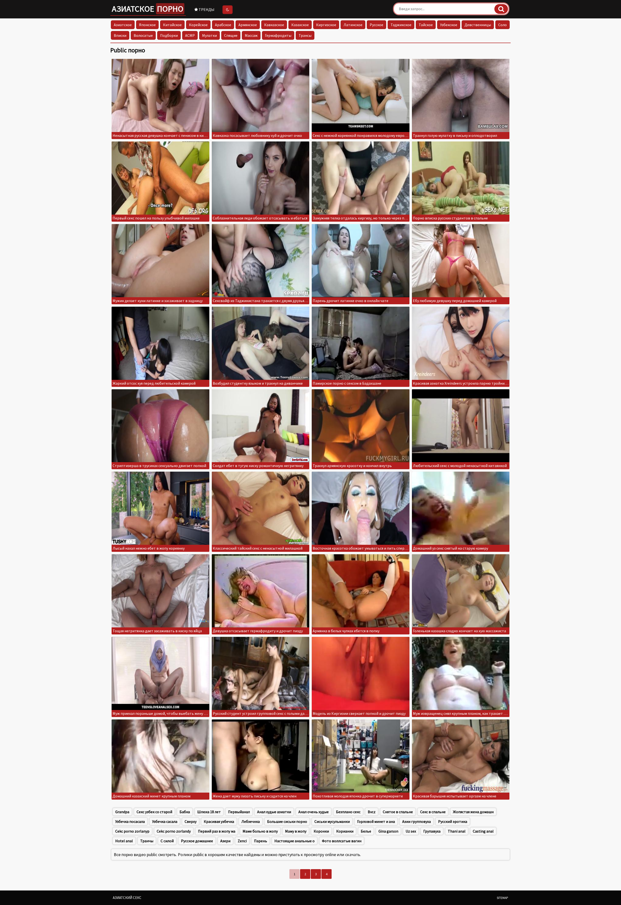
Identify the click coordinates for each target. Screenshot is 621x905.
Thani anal (457, 831)
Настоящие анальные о (294, 840)
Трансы (305, 35)
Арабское (223, 24)
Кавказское (274, 24)
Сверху (190, 821)
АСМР (190, 35)
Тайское (426, 24)
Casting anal (483, 831)
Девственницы (478, 24)
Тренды (206, 9)
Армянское (247, 24)
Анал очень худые (313, 811)
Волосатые (143, 35)
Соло (502, 24)
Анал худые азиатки (274, 811)
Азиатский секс (127, 897)
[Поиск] (501, 9)
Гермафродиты (278, 35)
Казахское (300, 24)
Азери (225, 840)
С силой (167, 840)
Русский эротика (452, 821)
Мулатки (209, 35)
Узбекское (448, 24)
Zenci (242, 840)
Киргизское (326, 24)
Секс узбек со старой (154, 811)
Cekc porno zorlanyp (132, 831)
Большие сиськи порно (287, 821)
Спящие (230, 35)
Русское (376, 24)
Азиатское (147, 9)
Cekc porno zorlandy (174, 831)
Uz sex (411, 831)
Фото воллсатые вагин (341, 840)
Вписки (120, 35)
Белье (366, 831)
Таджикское (401, 24)
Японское (147, 24)
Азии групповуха (416, 821)
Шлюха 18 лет (209, 811)
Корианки (344, 831)
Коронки (321, 831)
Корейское (198, 24)
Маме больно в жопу (260, 831)
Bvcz (372, 811)
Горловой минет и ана (376, 821)
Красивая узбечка (219, 821)
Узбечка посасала (130, 821)
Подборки (169, 35)
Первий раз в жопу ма (216, 831)
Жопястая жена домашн (473, 811)
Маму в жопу (295, 831)
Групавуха (432, 831)
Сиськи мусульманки (332, 821)
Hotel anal (124, 840)
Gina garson (388, 831)
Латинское (352, 24)
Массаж (251, 35)
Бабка (185, 811)
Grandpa (122, 811)
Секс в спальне (433, 811)
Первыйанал (239, 811)
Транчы (146, 840)
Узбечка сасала (164, 821)
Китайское (172, 24)
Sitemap (502, 898)
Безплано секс (348, 811)
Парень (260, 840)
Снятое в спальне (398, 811)
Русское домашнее (197, 840)
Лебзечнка (250, 821)
